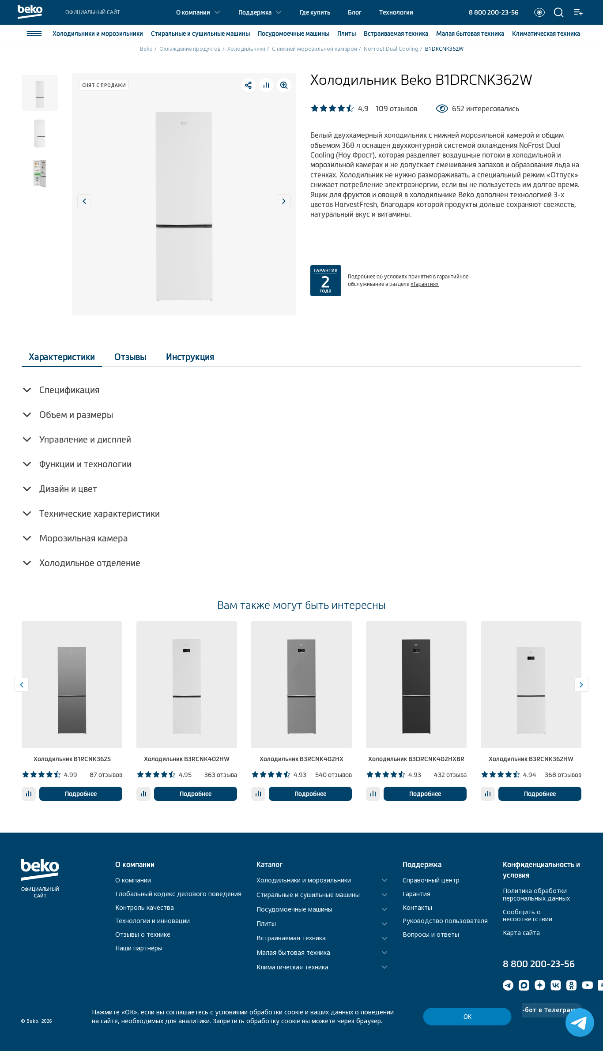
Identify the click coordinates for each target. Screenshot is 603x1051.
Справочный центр (431, 880)
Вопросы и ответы (431, 934)
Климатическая (546, 33)
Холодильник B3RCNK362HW (531, 758)
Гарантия (416, 894)
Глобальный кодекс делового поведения (178, 894)
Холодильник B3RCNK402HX (301, 758)
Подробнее (81, 793)
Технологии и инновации (152, 920)
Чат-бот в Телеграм (542, 1010)
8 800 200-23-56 (493, 12)
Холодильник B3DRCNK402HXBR (416, 758)
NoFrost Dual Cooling (391, 49)
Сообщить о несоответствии (527, 915)
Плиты (346, 33)
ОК (467, 1016)
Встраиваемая (396, 33)
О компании (193, 12)
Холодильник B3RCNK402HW (187, 758)
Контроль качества (144, 907)
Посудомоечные (293, 33)
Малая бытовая (470, 33)
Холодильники (98, 33)
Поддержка (254, 12)
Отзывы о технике (142, 934)
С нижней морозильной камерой (314, 49)
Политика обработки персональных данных (536, 894)
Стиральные (200, 33)
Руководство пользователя (445, 920)
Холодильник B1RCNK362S (72, 758)
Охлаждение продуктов (190, 49)
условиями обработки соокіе (259, 1012)
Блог (355, 12)
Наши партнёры (138, 948)
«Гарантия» (425, 284)
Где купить (315, 12)
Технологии (396, 12)
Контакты (417, 907)
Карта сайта (521, 932)
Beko (146, 49)
